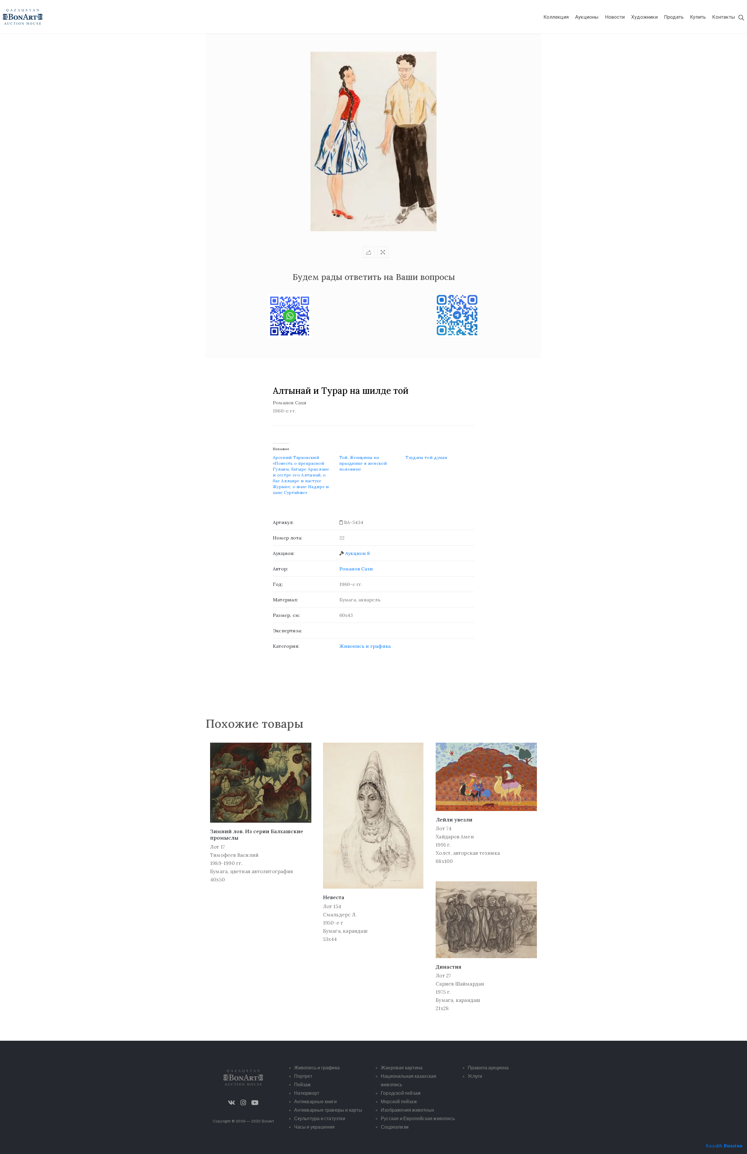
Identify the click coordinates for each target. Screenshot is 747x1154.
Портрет (303, 1076)
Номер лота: (287, 538)
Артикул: (283, 522)
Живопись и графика (365, 646)
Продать (674, 17)
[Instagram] (243, 1102)
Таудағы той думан (426, 457)
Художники (644, 17)
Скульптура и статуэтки (319, 1118)
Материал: (285, 600)
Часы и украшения (314, 1127)
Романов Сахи (356, 569)
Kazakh (714, 1145)
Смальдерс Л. (340, 914)
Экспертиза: (287, 630)
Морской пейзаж (399, 1101)
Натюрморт (307, 1093)
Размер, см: (286, 615)
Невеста (333, 897)
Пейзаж (302, 1084)
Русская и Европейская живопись (418, 1118)
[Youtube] (255, 1102)
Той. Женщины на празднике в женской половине (363, 463)
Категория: (286, 646)
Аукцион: (284, 553)
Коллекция (556, 17)
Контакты (723, 17)
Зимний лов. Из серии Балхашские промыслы (256, 834)
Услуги (475, 1076)
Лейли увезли (454, 819)
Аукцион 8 (357, 553)
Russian (733, 1145)
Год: (278, 584)
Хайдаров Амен (455, 836)
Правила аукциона (488, 1067)
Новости (615, 17)
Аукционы (587, 17)
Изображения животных (407, 1110)
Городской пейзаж (401, 1093)
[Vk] (231, 1102)
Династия (448, 966)
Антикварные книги (315, 1101)
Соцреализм (395, 1127)
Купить (698, 17)
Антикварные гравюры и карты (328, 1110)
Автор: (280, 569)
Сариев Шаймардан (460, 984)
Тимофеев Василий (234, 855)
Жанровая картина (402, 1067)
